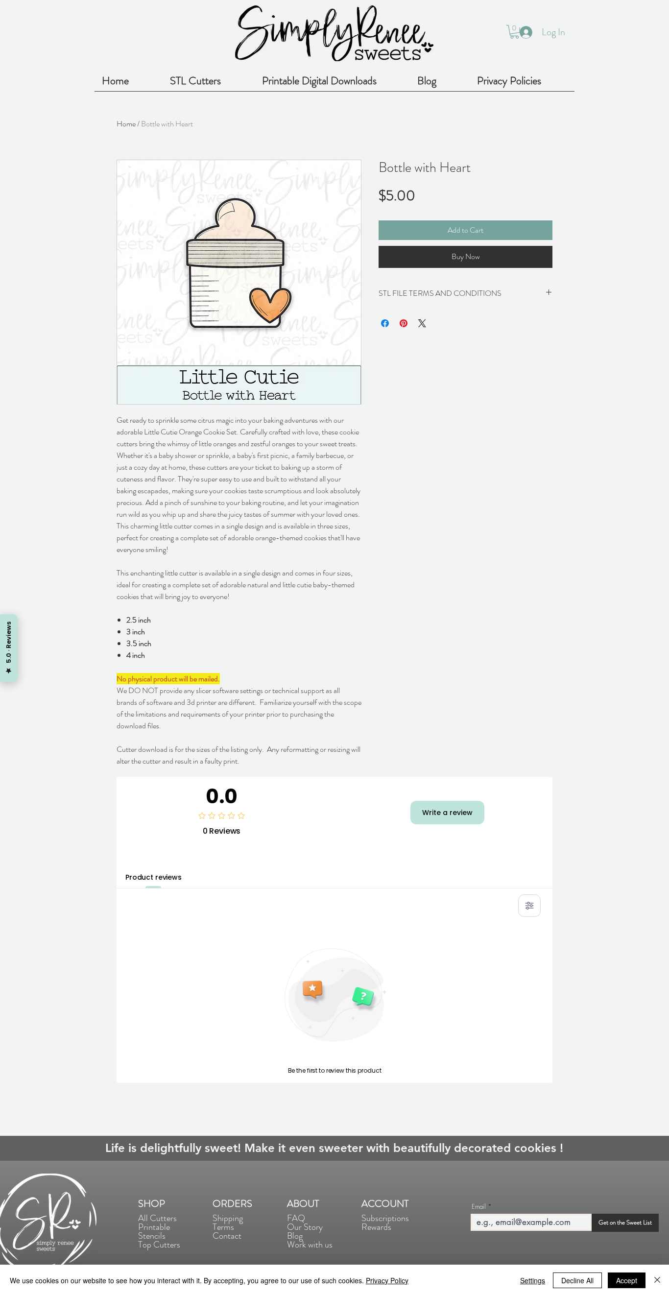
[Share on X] (422, 323)
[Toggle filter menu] (529, 905)
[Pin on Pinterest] (403, 323)
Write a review (447, 812)
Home (126, 123)
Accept (626, 1280)
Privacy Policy (387, 1280)
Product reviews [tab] (153, 877)
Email (479, 1206)
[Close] (657, 1280)
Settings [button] (532, 1280)
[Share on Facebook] (385, 323)
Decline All (577, 1280)
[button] (514, 32)
